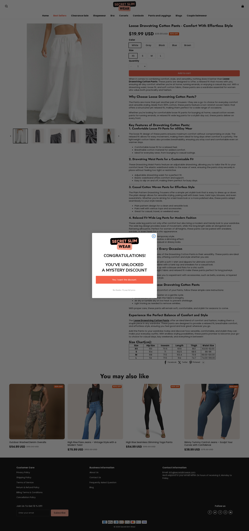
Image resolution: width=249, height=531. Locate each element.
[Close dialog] (153, 236)
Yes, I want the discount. (124, 279)
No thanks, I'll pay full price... (124, 290)
